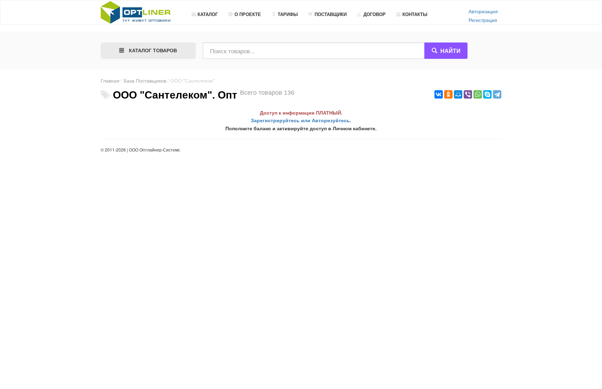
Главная (110, 80)
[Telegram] (497, 94)
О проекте (247, 14)
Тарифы (288, 14)
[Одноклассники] (448, 94)
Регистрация (483, 19)
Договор (374, 14)
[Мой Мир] (458, 94)
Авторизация (483, 11)
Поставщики (331, 14)
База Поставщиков (145, 80)
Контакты (414, 14)
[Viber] (468, 94)
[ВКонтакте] (438, 94)
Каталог (208, 14)
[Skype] (487, 94)
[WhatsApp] (477, 94)
